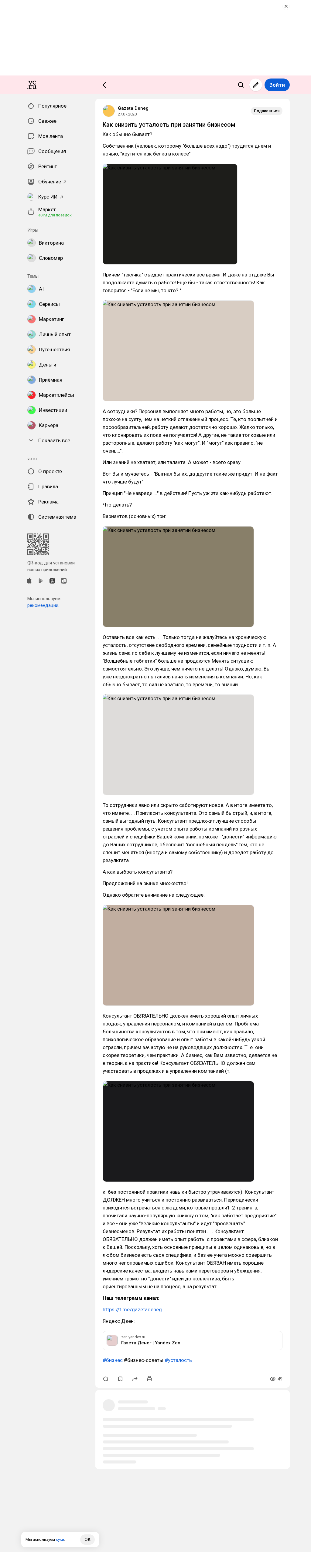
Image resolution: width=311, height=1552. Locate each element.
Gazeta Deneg (133, 108)
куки (60, 1539)
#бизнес (113, 1360)
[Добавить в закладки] (120, 1379)
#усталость (178, 1360)
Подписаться (266, 111)
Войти (277, 85)
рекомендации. (43, 605)
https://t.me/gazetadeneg (132, 1309)
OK (87, 1539)
